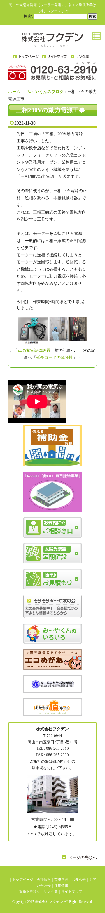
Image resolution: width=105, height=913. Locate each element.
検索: (28, 16)
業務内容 (61, 880)
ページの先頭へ (82, 857)
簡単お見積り (29, 891)
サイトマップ (71, 891)
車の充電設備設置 (34, 350)
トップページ (22, 880)
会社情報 (44, 880)
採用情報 (61, 886)
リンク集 (51, 891)
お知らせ (79, 880)
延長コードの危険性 (54, 357)
